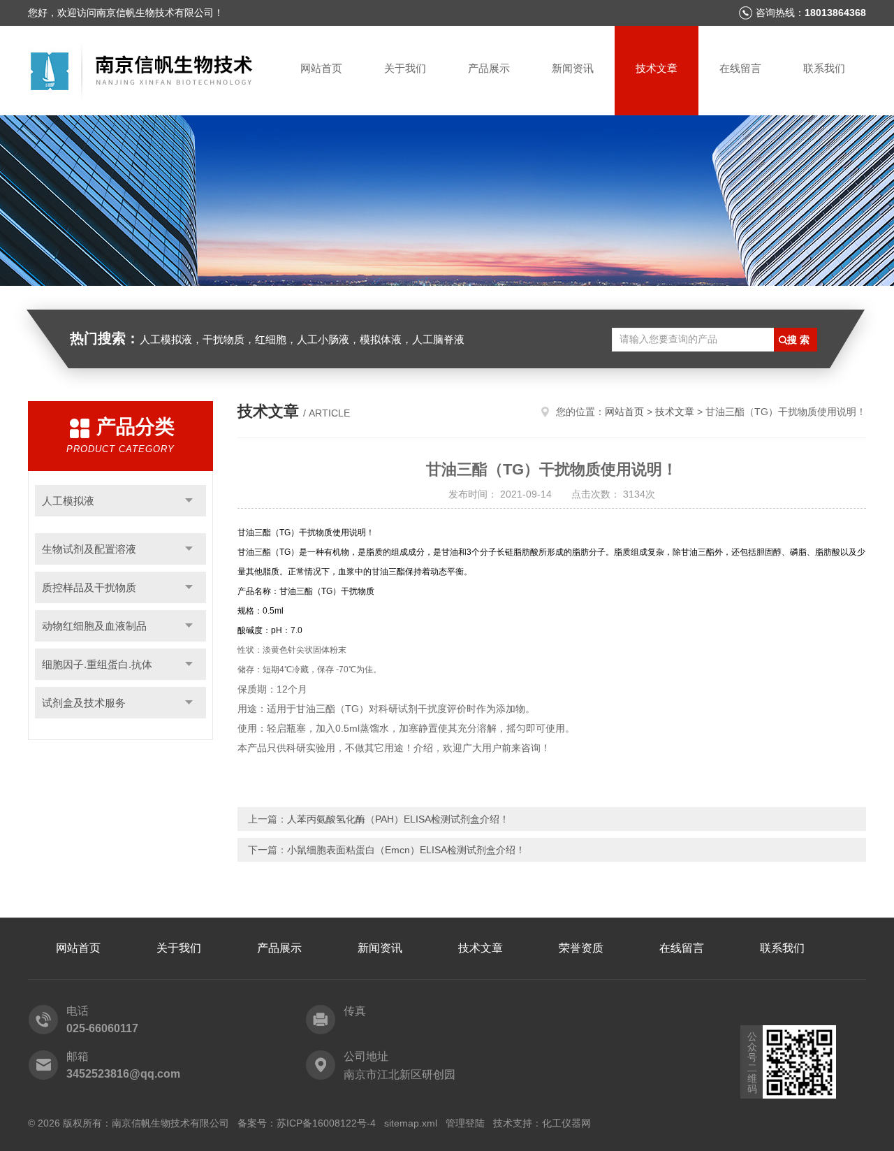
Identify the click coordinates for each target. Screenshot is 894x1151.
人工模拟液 (68, 501)
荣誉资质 (581, 948)
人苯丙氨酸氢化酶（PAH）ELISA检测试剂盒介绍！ (398, 819)
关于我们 (405, 68)
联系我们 (824, 68)
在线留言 (740, 68)
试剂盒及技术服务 (84, 703)
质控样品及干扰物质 (89, 587)
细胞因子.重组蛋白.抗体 (97, 664)
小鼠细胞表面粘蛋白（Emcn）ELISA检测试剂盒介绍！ (406, 849)
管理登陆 (465, 1123)
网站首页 (321, 68)
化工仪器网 (566, 1123)
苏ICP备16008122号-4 (326, 1123)
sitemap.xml (410, 1123)
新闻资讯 (573, 68)
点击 (189, 500)
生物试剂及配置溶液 (89, 549)
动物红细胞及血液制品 (94, 626)
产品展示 (489, 68)
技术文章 (656, 68)
